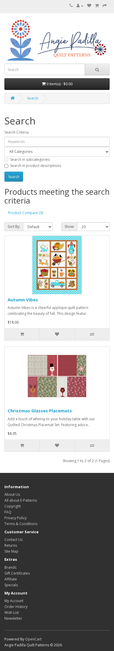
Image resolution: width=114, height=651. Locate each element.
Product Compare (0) (25, 212)
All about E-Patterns (20, 500)
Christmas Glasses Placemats (40, 411)
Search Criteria (16, 132)
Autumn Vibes (23, 300)
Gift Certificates (17, 573)
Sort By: (14, 226)
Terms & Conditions (20, 523)
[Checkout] (105, 5)
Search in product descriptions (35, 165)
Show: (69, 226)
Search (32, 98)
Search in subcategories (30, 159)
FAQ (7, 512)
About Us (12, 494)
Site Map (11, 551)
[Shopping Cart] (97, 5)
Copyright (12, 506)
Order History (15, 606)
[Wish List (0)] (89, 5)
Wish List (11, 612)
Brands (10, 567)
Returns (10, 545)
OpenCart (33, 639)
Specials (11, 584)
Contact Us (13, 539)
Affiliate (10, 579)
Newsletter (13, 618)
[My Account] (80, 5)
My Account (13, 600)
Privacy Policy (15, 517)
